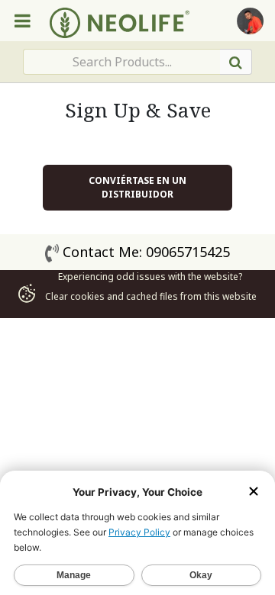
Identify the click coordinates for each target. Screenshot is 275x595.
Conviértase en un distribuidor (137, 187)
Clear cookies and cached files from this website (150, 296)
